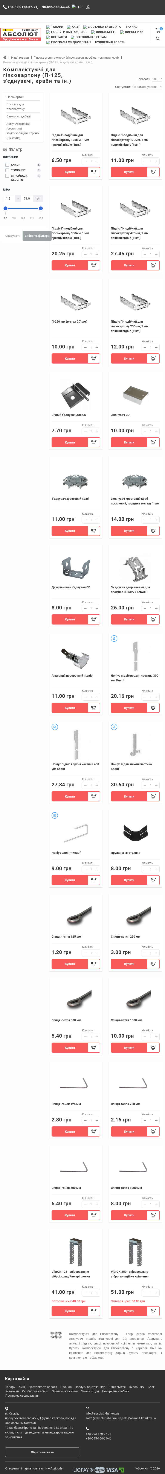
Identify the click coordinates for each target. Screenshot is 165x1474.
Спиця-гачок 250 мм (125, 1104)
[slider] (5, 208)
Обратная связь (42, 1452)
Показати (143, 79)
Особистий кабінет (35, 1391)
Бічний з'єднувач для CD (69, 415)
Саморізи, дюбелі (18, 116)
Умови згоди (90, 1391)
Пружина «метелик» (125, 852)
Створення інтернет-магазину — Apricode (33, 1468)
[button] (157, 79)
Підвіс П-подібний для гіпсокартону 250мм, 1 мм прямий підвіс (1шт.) (129, 326)
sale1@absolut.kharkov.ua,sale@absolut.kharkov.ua (121, 1418)
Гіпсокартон (15, 97)
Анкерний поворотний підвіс (72, 675)
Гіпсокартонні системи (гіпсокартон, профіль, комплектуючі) (76, 57)
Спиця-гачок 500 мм (66, 1188)
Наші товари (20, 57)
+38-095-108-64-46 (99, 1438)
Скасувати (12, 235)
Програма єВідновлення (70, 42)
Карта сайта (17, 1378)
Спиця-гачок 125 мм (66, 1104)
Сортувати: (123, 87)
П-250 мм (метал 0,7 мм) (69, 321)
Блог (151, 1387)
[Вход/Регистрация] (88, 7)
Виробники (134, 32)
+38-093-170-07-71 (99, 1433)
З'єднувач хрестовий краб (70, 498)
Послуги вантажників (68, 32)
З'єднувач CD (120, 415)
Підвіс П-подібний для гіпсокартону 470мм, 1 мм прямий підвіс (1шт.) (129, 233)
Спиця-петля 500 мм (66, 1020)
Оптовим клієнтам (91, 37)
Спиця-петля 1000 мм (126, 1020)
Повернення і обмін (115, 1391)
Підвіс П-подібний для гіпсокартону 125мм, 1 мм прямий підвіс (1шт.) (70, 139)
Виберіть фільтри (37, 235)
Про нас (131, 26)
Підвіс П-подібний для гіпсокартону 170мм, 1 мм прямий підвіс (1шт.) (129, 139)
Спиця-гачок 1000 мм (126, 1188)
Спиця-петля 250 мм (126, 936)
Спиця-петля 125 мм (66, 936)
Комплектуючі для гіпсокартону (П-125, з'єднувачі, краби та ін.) (47, 62)
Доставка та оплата (104, 26)
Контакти (58, 37)
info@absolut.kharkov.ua (102, 1413)
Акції (75, 26)
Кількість (87, 154)
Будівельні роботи (110, 42)
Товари (56, 26)
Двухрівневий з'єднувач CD (71, 587)
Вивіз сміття (105, 32)
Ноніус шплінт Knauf (66, 852)
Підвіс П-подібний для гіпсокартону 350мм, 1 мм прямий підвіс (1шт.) (70, 233)
